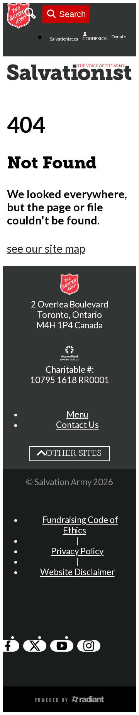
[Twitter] (34, 646)
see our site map (46, 248)
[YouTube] (61, 646)
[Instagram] (88, 646)
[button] (77, 414)
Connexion (95, 38)
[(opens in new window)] (69, 698)
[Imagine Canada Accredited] (69, 353)
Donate (119, 36)
